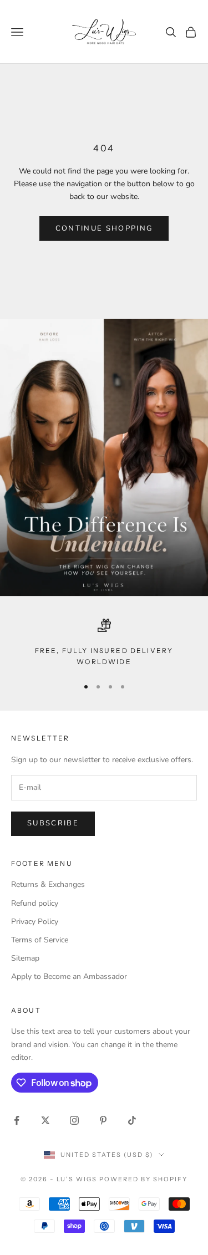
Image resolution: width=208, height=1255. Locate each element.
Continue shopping (104, 228)
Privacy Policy (34, 921)
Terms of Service (39, 940)
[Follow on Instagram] (74, 1120)
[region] (104, 643)
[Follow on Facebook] (16, 1120)
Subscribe (53, 823)
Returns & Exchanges (48, 884)
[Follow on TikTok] (132, 1120)
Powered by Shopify (143, 1179)
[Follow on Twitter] (45, 1120)
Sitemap (25, 958)
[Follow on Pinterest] (103, 1120)
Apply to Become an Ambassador (69, 976)
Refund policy (34, 903)
